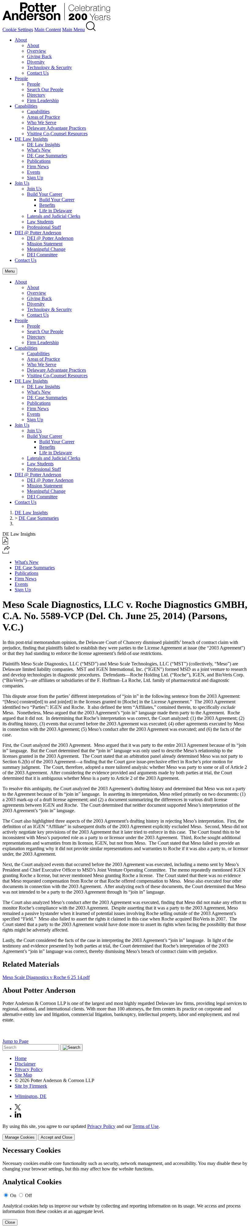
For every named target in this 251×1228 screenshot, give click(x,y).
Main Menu (73, 29)
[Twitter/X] (18, 1108)
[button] (6, 551)
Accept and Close (56, 1137)
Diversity (36, 62)
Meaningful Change (46, 249)
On (13, 1195)
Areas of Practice (43, 117)
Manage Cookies (20, 1137)
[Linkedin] (18, 1115)
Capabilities (26, 106)
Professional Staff (44, 227)
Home (21, 1058)
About (21, 40)
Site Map (23, 1074)
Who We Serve (41, 122)
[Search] (91, 29)
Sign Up (35, 177)
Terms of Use (146, 1126)
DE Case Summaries (47, 155)
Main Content (47, 29)
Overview (36, 51)
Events (33, 172)
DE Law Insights (31, 139)
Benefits (47, 205)
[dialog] (125, 1132)
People (21, 78)
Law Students (40, 221)
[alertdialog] (125, 1186)
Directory (36, 95)
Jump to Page (15, 1041)
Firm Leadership (43, 100)
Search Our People (45, 89)
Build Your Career (44, 194)
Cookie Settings (17, 29)
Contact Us (38, 73)
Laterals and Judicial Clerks (53, 216)
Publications (39, 161)
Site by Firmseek (31, 1085)
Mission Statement (44, 243)
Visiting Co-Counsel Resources (57, 133)
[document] (125, 1186)
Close (10, 1222)
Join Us (22, 183)
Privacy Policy (29, 1069)
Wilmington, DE (31, 1096)
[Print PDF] (5, 542)
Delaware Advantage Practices (56, 128)
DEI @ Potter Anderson (38, 232)
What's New (39, 150)
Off (28, 1195)
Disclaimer (25, 1063)
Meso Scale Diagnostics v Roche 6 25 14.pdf (46, 977)
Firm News (38, 166)
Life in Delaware (55, 210)
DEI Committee (42, 254)
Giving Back (39, 56)
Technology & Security (49, 67)
